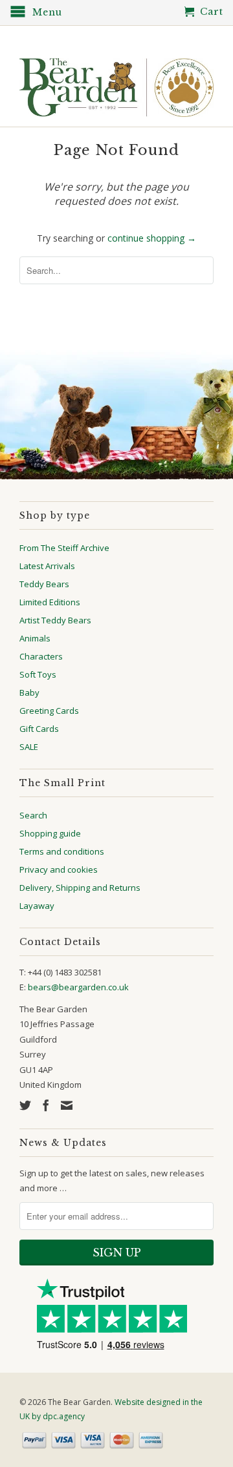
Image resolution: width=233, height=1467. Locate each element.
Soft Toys (37, 674)
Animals (34, 638)
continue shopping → (151, 238)
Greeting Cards (49, 710)
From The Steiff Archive (64, 548)
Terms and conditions (61, 851)
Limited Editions (49, 602)
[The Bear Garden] (116, 82)
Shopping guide (50, 833)
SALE (28, 747)
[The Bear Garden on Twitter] (25, 1105)
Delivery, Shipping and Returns (79, 887)
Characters (41, 656)
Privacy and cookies (58, 869)
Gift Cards (39, 728)
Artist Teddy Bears (55, 620)
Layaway (36, 905)
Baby (29, 692)
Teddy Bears (44, 584)
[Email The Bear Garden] (66, 1105)
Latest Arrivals (47, 566)
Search (33, 815)
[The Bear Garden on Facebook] (46, 1105)
